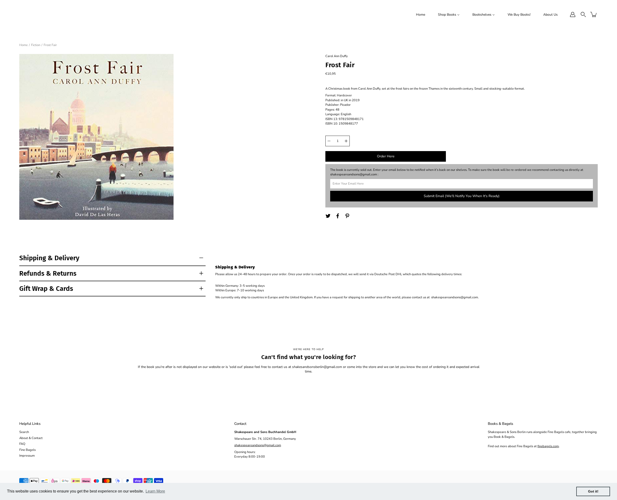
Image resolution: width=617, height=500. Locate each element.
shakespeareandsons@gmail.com (257, 445)
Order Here (386, 156)
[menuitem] (421, 14)
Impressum (27, 455)
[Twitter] (328, 216)
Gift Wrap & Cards (46, 289)
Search (24, 432)
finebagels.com (548, 446)
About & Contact (31, 438)
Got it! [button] (593, 491)
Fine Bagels (27, 450)
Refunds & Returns (47, 273)
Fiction (35, 45)
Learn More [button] (155, 491)
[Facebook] (337, 216)
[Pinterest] (347, 216)
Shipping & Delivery (49, 258)
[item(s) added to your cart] (594, 14)
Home (23, 45)
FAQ (22, 444)
